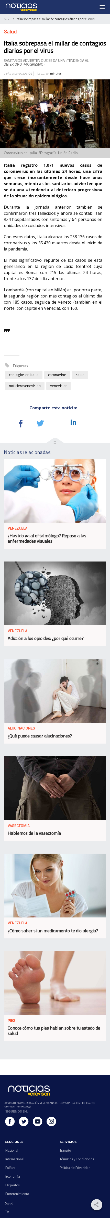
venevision (59, 386)
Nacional (11, 1150)
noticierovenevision (25, 386)
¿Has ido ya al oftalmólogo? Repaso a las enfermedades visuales (47, 538)
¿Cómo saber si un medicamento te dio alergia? (53, 930)
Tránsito (65, 1150)
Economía (12, 1176)
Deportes (12, 1185)
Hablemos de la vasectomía (34, 833)
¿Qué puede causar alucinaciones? (40, 735)
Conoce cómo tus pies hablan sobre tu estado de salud (54, 1030)
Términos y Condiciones (77, 1159)
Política (10, 1168)
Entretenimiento (17, 1194)
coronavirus (57, 375)
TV (7, 1212)
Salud (7, 19)
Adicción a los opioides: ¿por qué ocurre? (46, 638)
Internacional (14, 1159)
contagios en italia (24, 375)
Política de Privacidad (75, 1168)
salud (80, 375)
